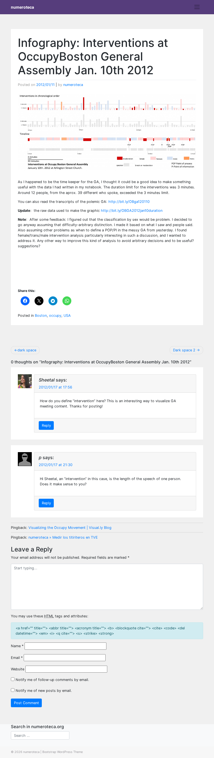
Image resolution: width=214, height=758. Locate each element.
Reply (46, 425)
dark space (27, 350)
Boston (41, 315)
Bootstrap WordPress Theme (62, 752)
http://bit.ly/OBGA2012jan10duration (131, 210)
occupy (55, 315)
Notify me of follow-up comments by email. (52, 680)
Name (17, 646)
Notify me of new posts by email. (44, 691)
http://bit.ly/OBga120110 (129, 202)
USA (67, 315)
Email (17, 658)
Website (17, 669)
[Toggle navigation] (197, 7)
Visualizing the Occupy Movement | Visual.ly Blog (69, 528)
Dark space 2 (184, 350)
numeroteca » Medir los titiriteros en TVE (63, 537)
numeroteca (22, 7)
